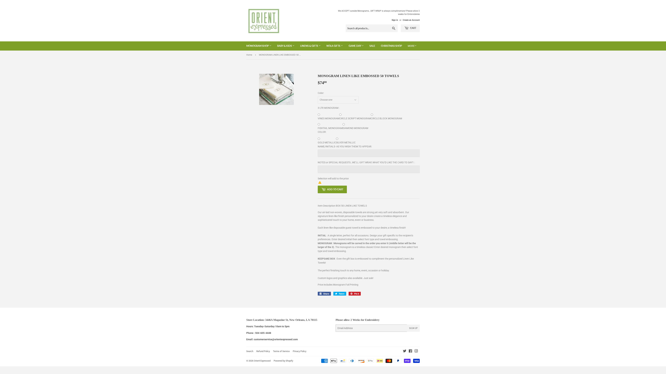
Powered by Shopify (283, 360)
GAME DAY (355, 45)
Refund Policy (263, 351)
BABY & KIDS (284, 45)
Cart (412, 27)
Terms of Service (281, 351)
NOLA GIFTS (333, 45)
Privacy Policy (299, 351)
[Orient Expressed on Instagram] (416, 351)
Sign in (395, 20)
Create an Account (411, 20)
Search (249, 351)
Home (249, 55)
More (411, 45)
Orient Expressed (262, 360)
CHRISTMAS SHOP (391, 45)
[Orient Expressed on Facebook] (410, 351)
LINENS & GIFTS (309, 45)
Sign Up (413, 328)
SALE (372, 45)
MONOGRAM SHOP (257, 45)
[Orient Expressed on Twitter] (404, 351)
